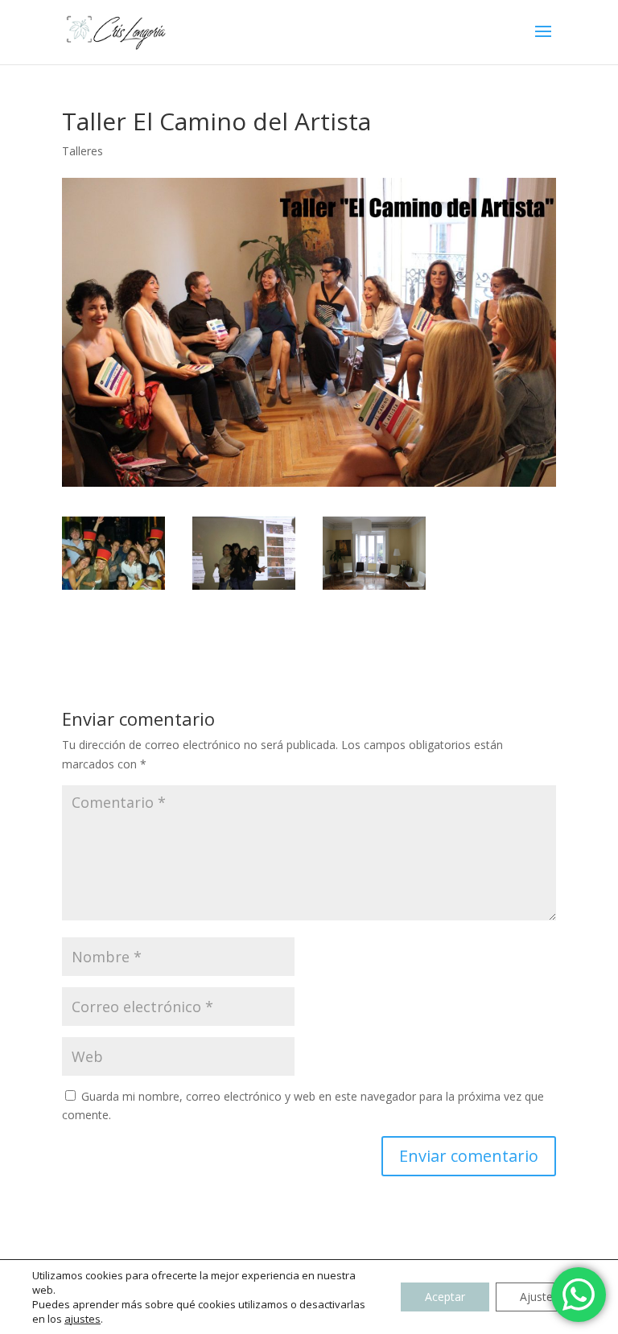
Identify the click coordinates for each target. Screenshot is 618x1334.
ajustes (82, 1318)
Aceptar (445, 1296)
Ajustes (539, 1296)
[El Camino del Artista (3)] (243, 553)
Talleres (82, 151)
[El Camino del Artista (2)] (113, 553)
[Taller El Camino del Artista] (374, 553)
